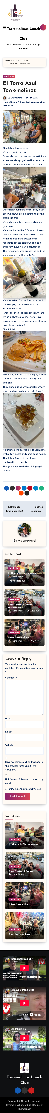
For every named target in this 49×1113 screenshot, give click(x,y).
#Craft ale (10, 102)
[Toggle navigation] (5, 27)
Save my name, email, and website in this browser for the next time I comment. (24, 766)
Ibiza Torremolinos (18, 638)
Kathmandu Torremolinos (22, 573)
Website (9, 745)
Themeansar (24, 1109)
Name (9, 718)
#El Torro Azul (23, 102)
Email (8, 731)
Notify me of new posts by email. (24, 789)
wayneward (16, 98)
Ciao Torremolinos (19, 934)
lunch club (9, 76)
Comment (11, 677)
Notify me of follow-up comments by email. (24, 781)
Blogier (36, 1105)
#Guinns (35, 102)
